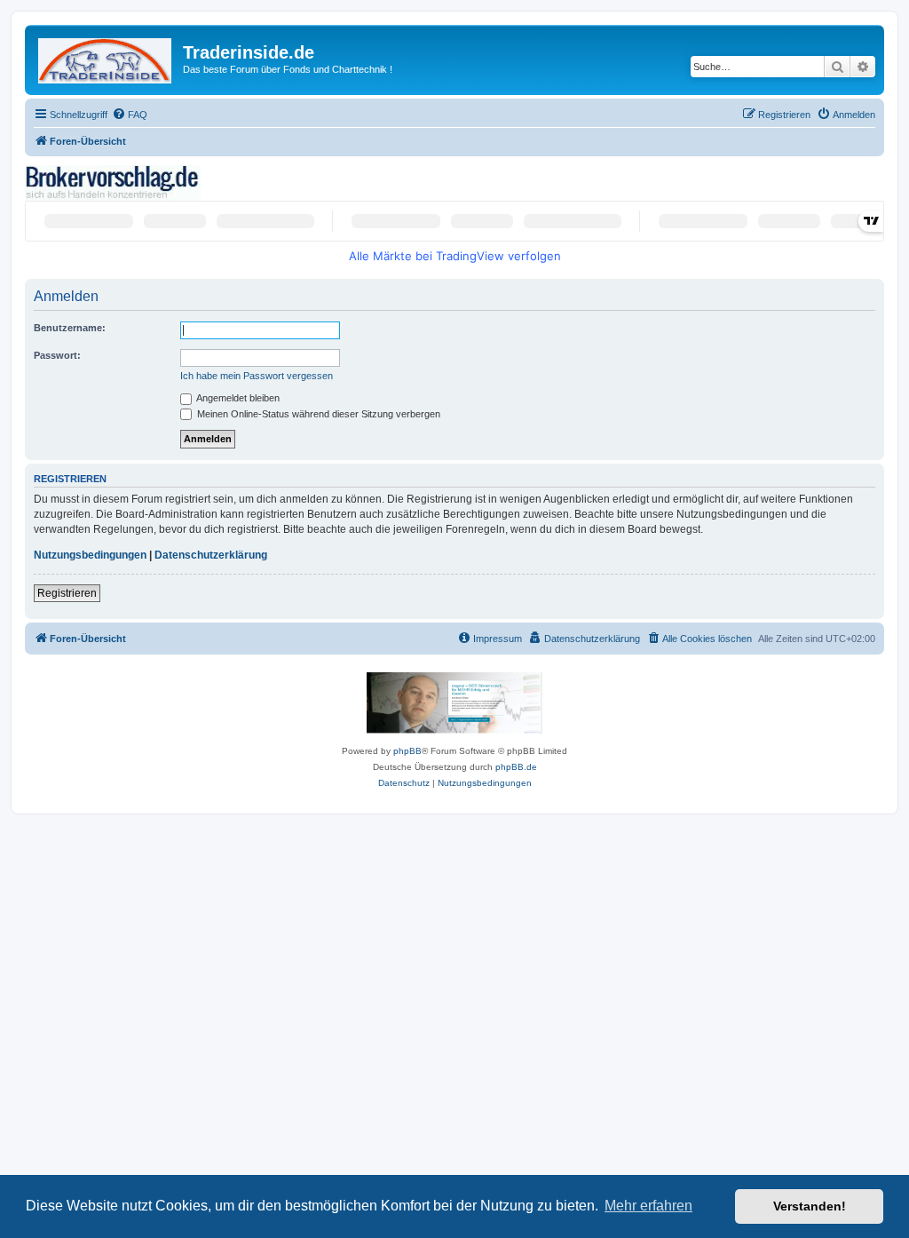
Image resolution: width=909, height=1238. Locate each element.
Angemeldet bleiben (237, 398)
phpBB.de (516, 767)
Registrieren (67, 593)
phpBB (407, 751)
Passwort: (57, 355)
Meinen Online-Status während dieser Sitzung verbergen (317, 414)
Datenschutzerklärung (210, 555)
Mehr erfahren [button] (648, 1205)
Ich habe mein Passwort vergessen (256, 375)
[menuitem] (129, 114)
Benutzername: (70, 327)
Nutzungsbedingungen (90, 555)
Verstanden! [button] (809, 1206)
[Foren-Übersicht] (106, 57)
